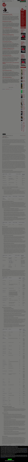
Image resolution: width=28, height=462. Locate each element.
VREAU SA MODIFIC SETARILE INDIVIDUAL (9, 460)
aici (25, 451)
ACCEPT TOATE (9, 459)
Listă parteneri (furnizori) (3, 457)
